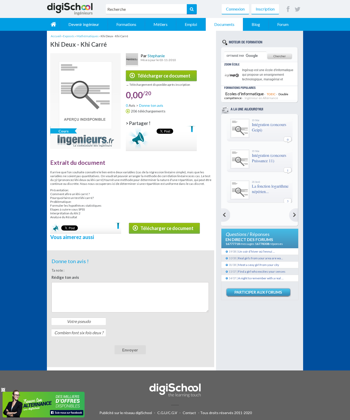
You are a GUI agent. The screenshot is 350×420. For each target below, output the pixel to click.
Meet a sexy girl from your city (258, 265)
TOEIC (271, 94)
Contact (189, 413)
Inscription (265, 8)
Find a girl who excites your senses (261, 271)
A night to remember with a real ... (261, 278)
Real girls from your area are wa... (260, 258)
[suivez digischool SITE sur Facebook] (288, 9)
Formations (126, 24)
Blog (256, 24)
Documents (224, 24)
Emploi (191, 24)
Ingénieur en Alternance (261, 98)
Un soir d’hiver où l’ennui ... (256, 251)
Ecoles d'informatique (244, 93)
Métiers (160, 24)
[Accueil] (53, 24)
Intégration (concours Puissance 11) (269, 157)
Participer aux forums (258, 292)
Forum (283, 24)
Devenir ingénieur (83, 24)
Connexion (235, 8)
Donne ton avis (151, 105)
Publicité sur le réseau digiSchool (125, 413)
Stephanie (156, 55)
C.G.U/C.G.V (167, 413)
